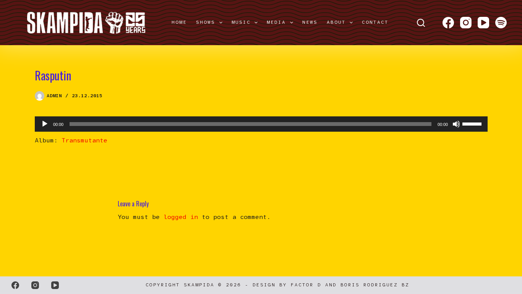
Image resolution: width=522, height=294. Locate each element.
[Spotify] (501, 22)
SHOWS (205, 22)
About (336, 22)
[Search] (421, 23)
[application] (261, 124)
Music (241, 22)
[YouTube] (483, 22)
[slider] (473, 123)
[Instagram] (466, 22)
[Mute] (456, 124)
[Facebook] (448, 22)
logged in (181, 217)
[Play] (45, 124)
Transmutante (84, 140)
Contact (375, 22)
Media (276, 22)
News (310, 22)
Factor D (306, 285)
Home (179, 22)
